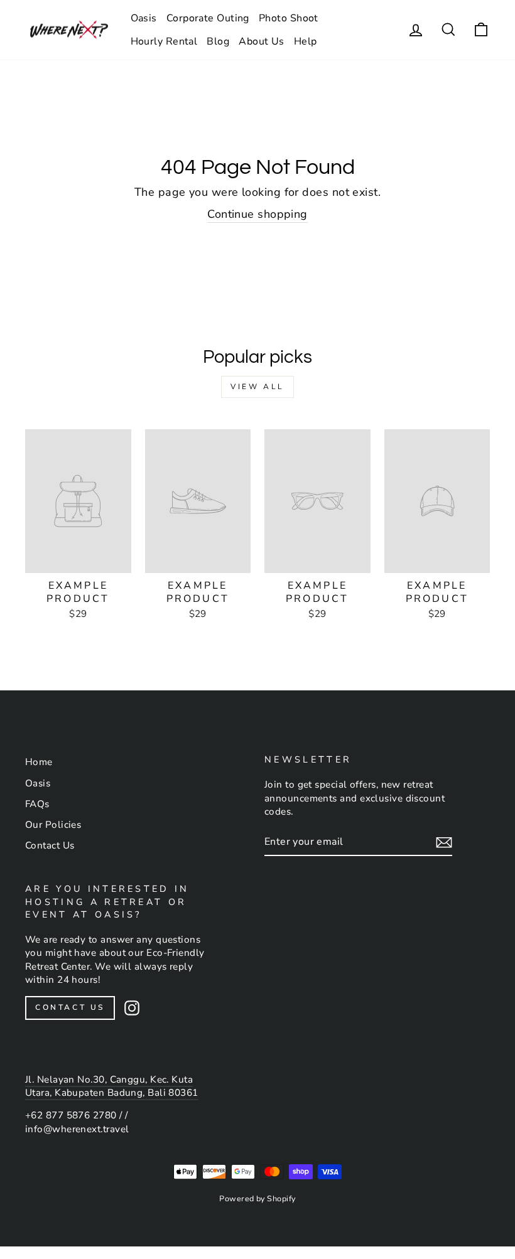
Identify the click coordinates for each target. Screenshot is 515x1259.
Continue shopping (257, 214)
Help (305, 41)
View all (257, 387)
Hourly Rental (164, 41)
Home (39, 762)
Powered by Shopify (257, 1198)
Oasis (144, 18)
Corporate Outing (207, 18)
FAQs (37, 804)
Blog (218, 41)
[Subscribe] (444, 842)
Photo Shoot (288, 18)
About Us (262, 41)
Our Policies (53, 824)
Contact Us (50, 845)
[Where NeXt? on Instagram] (131, 1007)
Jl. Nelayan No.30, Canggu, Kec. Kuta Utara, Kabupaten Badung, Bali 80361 (111, 1086)
